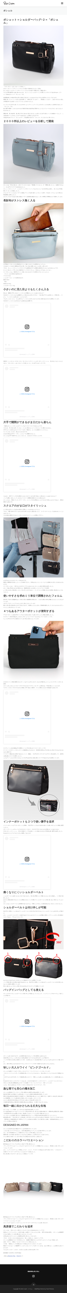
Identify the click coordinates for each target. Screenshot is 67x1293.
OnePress (37, 1289)
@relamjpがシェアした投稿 (27, 354)
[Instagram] (33, 1276)
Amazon (18, 1256)
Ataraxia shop (11, 1256)
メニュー (62, 3)
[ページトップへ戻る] (33, 1285)
